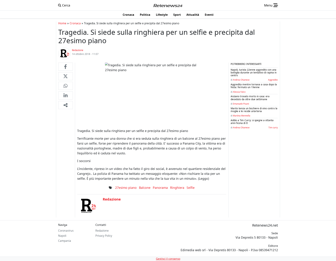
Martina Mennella (241, 115)
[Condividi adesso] (65, 105)
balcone (144, 187)
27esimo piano (126, 187)
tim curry (273, 127)
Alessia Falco (239, 91)
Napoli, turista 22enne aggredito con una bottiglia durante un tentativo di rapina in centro (253, 72)
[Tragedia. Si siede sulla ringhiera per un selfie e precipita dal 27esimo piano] (65, 67)
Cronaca (75, 23)
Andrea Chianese (241, 79)
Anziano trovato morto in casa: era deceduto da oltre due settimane (250, 98)
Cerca (65, 5)
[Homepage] (167, 5)
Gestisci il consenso (168, 259)
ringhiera (177, 187)
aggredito (273, 79)
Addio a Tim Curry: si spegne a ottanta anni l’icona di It (252, 121)
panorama (160, 187)
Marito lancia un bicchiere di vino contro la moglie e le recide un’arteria (254, 110)
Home (62, 23)
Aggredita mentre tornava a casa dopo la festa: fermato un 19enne (254, 86)
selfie (191, 187)
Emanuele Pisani (241, 103)
